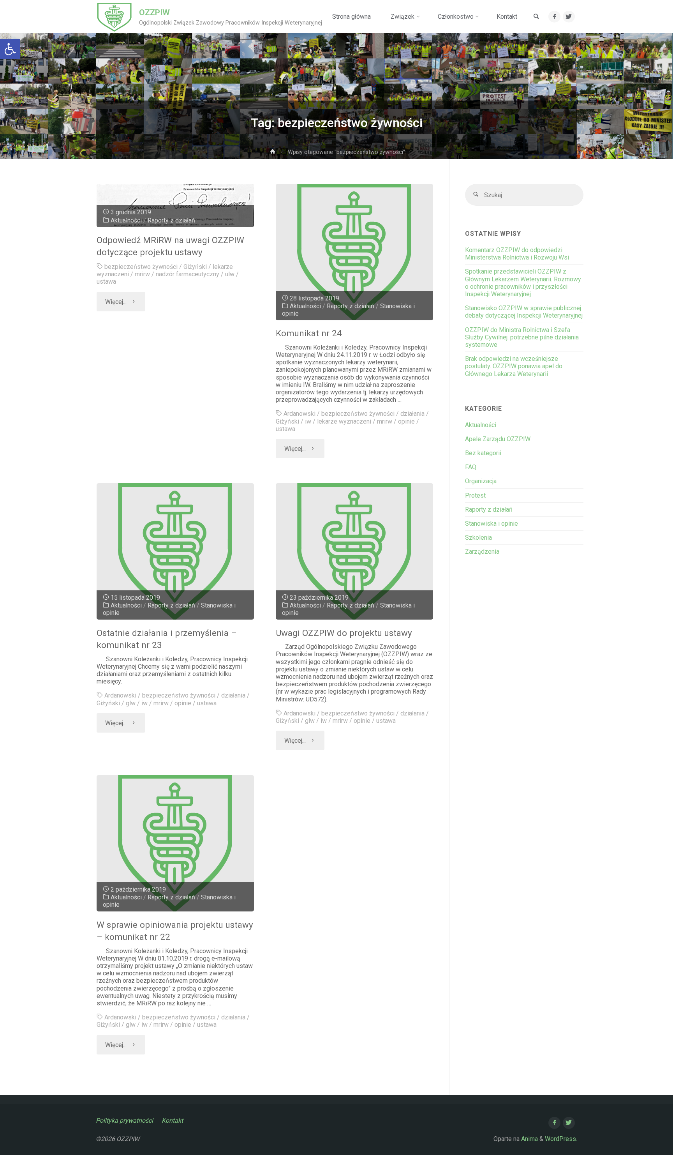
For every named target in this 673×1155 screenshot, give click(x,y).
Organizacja (481, 481)
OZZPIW (154, 12)
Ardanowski (299, 413)
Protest (475, 495)
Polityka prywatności (124, 1120)
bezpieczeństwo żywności (141, 266)
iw (308, 421)
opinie (406, 421)
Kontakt (172, 1120)
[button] (10, 49)
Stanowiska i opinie (491, 523)
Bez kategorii (483, 453)
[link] (536, 17)
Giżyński (195, 266)
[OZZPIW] (114, 16)
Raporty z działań (171, 220)
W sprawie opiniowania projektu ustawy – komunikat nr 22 (175, 931)
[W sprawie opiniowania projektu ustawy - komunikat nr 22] (175, 843)
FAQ (470, 467)
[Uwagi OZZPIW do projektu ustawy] (354, 551)
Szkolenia (478, 537)
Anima (529, 1139)
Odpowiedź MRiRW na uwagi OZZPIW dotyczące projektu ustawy (170, 246)
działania (412, 413)
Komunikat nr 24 (309, 333)
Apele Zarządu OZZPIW (497, 439)
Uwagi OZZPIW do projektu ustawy (344, 633)
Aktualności (126, 220)
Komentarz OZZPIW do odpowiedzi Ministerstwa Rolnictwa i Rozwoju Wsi (517, 253)
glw (131, 703)
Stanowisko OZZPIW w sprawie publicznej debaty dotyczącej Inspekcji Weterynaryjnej (524, 311)
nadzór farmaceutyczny (187, 274)
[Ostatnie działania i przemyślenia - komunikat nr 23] (175, 551)
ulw (229, 274)
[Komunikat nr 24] (354, 252)
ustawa (106, 281)
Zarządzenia (482, 551)
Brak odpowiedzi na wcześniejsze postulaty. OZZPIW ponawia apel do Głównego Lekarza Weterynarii (513, 366)
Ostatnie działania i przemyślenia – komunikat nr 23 (167, 639)
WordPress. (561, 1139)
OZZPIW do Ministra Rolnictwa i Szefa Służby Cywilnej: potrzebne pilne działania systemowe (522, 337)
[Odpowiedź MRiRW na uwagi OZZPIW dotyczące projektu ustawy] (175, 205)
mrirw (142, 274)
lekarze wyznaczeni (344, 421)
